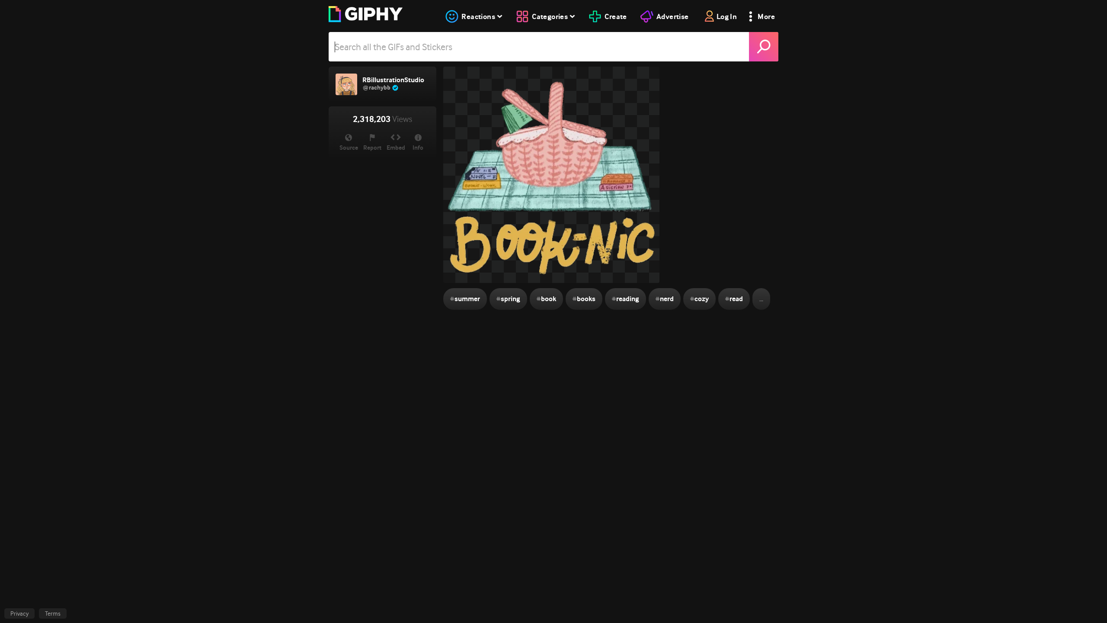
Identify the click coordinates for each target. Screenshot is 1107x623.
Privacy (19, 613)
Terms (53, 613)
